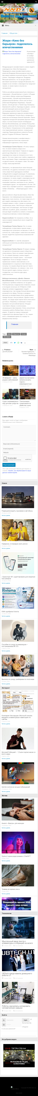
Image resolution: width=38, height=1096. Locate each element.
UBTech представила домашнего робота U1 (17, 974)
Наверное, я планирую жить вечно (15, 544)
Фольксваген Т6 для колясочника (19, 1063)
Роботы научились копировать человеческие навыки (16, 1007)
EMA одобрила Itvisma (10, 612)
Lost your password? (9, 1029)
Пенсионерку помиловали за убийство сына (25, 403)
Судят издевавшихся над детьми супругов (10, 402)
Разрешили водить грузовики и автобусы (17, 511)
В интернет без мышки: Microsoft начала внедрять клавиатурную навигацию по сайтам (17, 717)
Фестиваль (7, 337)
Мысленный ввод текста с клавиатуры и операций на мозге (17, 942)
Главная (4, 33)
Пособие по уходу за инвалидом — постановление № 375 (15, 645)
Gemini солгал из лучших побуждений (16, 787)
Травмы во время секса (11, 889)
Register (25, 1027)
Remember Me (26, 1023)
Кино (9, 334)
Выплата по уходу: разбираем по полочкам (18, 679)
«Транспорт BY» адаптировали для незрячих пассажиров (18, 578)
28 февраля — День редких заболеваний (10, 379)
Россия (24, 334)
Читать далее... (6, 515)
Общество (13, 33)
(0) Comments (19, 945)
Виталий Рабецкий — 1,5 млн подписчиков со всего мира (18, 753)
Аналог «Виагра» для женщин (13, 823)
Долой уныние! (7, 350)
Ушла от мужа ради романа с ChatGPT (16, 856)
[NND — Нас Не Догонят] (19, 10)
